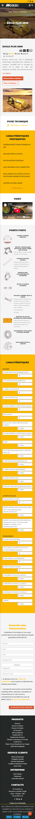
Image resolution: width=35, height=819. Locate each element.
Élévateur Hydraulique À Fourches (17, 739)
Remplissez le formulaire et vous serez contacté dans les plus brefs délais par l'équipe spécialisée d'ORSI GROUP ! (17, 634)
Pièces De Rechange (17, 757)
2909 (18, 54)
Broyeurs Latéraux (17, 726)
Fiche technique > (10, 83)
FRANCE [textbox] (17, 665)
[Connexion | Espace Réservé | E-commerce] (30, 5)
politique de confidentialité (21, 699)
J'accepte (17, 817)
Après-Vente (17, 766)
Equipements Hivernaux (17, 737)
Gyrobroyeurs (17, 730)
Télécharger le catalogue (19, 125)
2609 (12, 54)
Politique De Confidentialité (17, 803)
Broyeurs (17, 723)
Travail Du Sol (17, 742)
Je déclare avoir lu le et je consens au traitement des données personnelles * (17, 681)
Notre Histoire (17, 774)
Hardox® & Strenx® (18, 778)
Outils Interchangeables (17, 746)
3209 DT (25, 54)
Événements (17, 776)
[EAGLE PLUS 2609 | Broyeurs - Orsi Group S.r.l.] (20, 51)
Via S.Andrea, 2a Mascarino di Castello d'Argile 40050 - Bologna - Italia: (17, 792)
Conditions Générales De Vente (17, 763)
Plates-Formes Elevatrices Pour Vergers (18, 744)
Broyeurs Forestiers (17, 728)
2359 (6, 54)
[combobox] (17, 665)
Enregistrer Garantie (18, 759)
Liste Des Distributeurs (17, 761)
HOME (10, 12)
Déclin (9, 817)
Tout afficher (6, 73)
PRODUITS (16, 12)
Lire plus (26, 817)
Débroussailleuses (17, 732)
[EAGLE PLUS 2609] (17, 100)
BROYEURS (23, 12)
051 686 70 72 (19, 796)
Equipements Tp (17, 735)
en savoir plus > (17, 188)
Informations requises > (12, 78)
